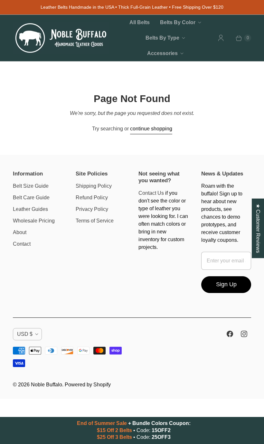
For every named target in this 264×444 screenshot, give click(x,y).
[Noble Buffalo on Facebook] (230, 334)
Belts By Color (177, 22)
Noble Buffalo (46, 384)
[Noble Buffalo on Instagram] (244, 334)
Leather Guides (30, 209)
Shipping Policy (94, 186)
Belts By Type (162, 38)
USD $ (25, 334)
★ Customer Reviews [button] (258, 228)
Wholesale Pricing (34, 220)
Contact (22, 244)
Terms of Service (95, 220)
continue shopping (151, 128)
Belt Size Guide (31, 186)
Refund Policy (92, 197)
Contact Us (151, 193)
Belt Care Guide (31, 197)
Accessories (162, 53)
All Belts (139, 22)
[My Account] (221, 38)
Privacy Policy (92, 209)
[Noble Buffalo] (61, 38)
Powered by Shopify (88, 384)
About (19, 232)
